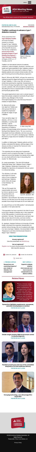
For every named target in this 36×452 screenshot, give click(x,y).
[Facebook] (13, 431)
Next (24, 262)
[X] (22, 431)
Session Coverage (28, 26)
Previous (8, 262)
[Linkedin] (19, 431)
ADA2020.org (25, 241)
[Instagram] (16, 431)
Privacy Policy (18, 442)
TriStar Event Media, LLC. (21, 439)
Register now (6, 246)
